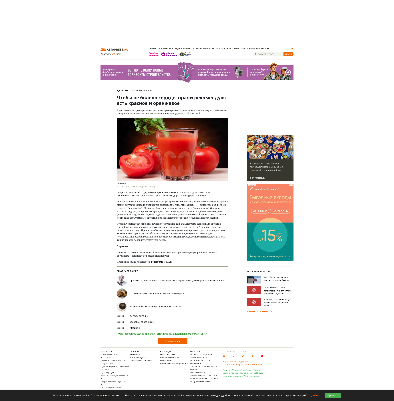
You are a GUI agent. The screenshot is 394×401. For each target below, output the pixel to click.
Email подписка (197, 372)
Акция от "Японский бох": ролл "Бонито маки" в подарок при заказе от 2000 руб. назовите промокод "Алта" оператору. (243, 373)
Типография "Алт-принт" (142, 360)
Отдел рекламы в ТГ (200, 357)
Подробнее (313, 395)
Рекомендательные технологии (200, 362)
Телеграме (157, 261)
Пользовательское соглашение (169, 359)
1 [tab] (288, 177)
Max (169, 261)
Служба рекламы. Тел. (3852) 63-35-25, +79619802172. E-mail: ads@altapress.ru (204, 378)
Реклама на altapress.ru (201, 354)
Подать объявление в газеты (204, 366)
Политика (239, 48)
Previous (250, 147)
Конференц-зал (138, 357)
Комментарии (172, 341)
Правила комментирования (174, 363)
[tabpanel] (270, 159)
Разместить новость (259, 311)
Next (290, 147)
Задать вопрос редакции (235, 361)
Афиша (193, 369)
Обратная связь (168, 354)
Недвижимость (184, 48)
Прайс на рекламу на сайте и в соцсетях (242, 364)
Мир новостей (184, 201)
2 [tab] (290, 177)
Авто (214, 48)
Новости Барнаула (161, 48)
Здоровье (225, 48)
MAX (209, 381)
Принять (332, 395)
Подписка (135, 354)
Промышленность (258, 48)
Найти (288, 54)
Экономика (203, 48)
